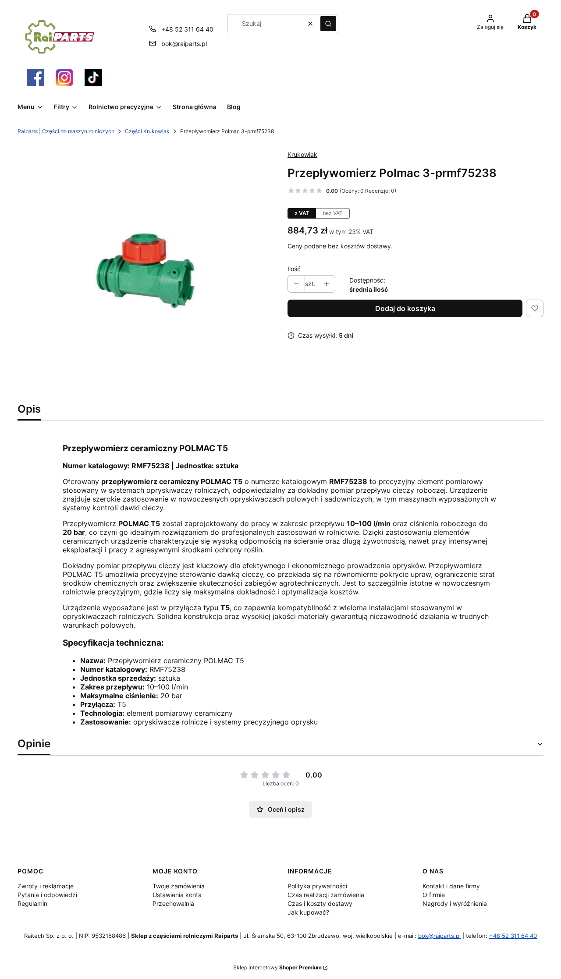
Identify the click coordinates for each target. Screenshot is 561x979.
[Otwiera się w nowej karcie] (35, 77)
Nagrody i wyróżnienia (455, 903)
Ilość (294, 268)
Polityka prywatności (317, 886)
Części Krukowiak (147, 131)
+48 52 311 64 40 (187, 29)
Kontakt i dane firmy (451, 886)
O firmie (434, 894)
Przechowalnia (173, 903)
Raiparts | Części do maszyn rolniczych (66, 131)
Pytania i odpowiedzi (47, 894)
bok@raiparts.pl (184, 43)
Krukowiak (302, 154)
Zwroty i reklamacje (46, 886)
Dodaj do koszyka (405, 308)
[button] (328, 23)
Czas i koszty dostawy (320, 903)
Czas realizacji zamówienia (326, 894)
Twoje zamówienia (179, 886)
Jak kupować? (308, 912)
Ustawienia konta (177, 894)
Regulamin (32, 903)
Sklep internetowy (277, 967)
